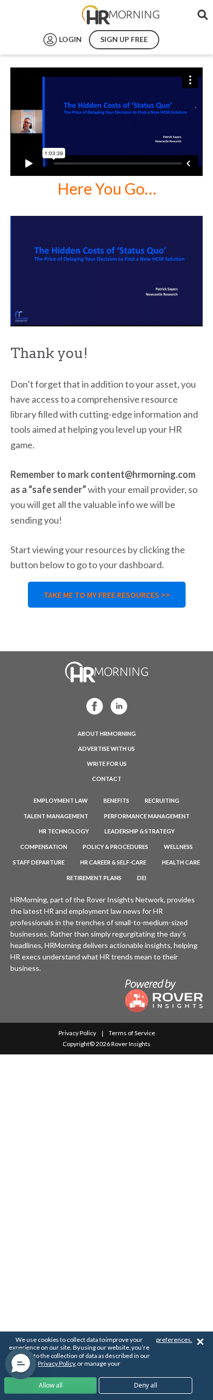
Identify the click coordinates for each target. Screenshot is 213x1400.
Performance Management (147, 816)
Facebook (91, 705)
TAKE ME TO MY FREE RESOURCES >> (106, 594)
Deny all (145, 1385)
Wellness (178, 846)
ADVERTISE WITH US (106, 748)
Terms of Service (132, 1033)
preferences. (174, 1339)
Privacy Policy (77, 1033)
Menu (32, 15)
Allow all (51, 1385)
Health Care (181, 862)
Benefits (116, 800)
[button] (20, 1363)
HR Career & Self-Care (113, 862)
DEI (141, 877)
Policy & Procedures (115, 846)
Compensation (43, 846)
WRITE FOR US (107, 763)
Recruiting (162, 800)
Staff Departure (39, 862)
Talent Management (55, 816)
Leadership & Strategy (139, 831)
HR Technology (64, 831)
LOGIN (70, 39)
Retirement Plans (94, 877)
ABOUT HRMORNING (107, 733)
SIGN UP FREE (124, 39)
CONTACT (106, 778)
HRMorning (120, 15)
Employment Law (61, 800)
